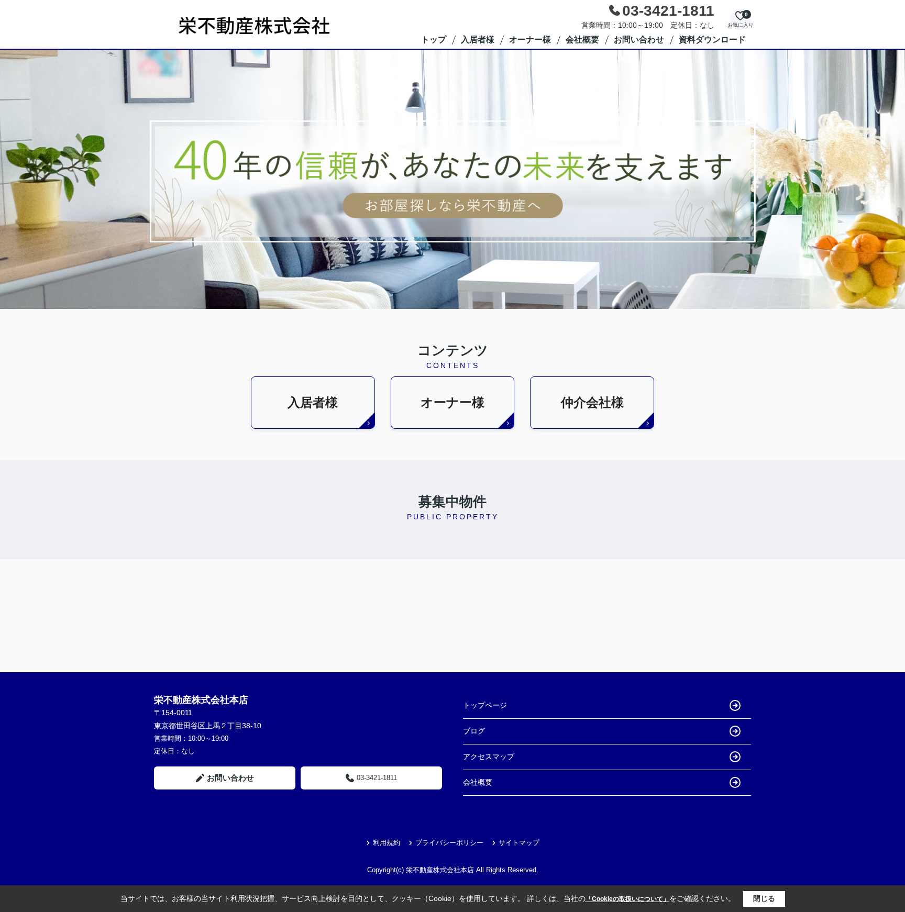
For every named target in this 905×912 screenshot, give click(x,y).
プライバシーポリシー (449, 843)
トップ (433, 39)
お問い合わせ (639, 39)
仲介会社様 (592, 402)
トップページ (485, 705)
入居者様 (477, 39)
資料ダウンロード (712, 39)
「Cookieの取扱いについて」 (627, 899)
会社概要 (582, 39)
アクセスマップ (488, 756)
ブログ (474, 731)
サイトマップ (519, 843)
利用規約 (386, 843)
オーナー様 (530, 39)
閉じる (764, 898)
